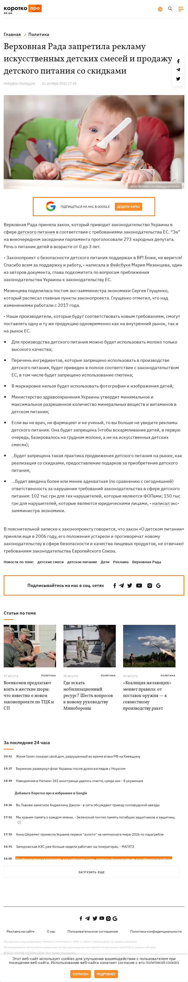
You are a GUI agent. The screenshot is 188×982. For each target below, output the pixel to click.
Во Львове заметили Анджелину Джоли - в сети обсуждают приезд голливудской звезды (88, 805)
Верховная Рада (146, 562)
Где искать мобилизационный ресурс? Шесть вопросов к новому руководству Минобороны (88, 696)
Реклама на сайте (21, 931)
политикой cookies (162, 962)
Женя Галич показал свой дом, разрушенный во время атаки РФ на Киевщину (78, 756)
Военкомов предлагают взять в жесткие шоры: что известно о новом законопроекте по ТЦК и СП (29, 696)
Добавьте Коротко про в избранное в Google (51, 793)
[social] (115, 585)
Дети (105, 562)
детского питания (36, 232)
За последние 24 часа (27, 742)
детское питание (82, 562)
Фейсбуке (120, 265)
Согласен (80, 974)
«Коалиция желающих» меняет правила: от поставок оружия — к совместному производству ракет (147, 696)
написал (161, 503)
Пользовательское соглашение (93, 931)
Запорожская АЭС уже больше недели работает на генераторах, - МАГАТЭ (75, 846)
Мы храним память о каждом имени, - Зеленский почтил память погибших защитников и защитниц (95, 817)
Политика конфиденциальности (156, 931)
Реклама (121, 562)
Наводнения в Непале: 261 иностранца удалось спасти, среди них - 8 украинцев (79, 781)
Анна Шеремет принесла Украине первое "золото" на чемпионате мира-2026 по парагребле (90, 834)
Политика (48, 675)
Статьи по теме (20, 613)
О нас (51, 931)
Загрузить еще (91, 872)
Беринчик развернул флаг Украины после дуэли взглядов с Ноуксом (71, 768)
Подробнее (106, 974)
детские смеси (50, 562)
